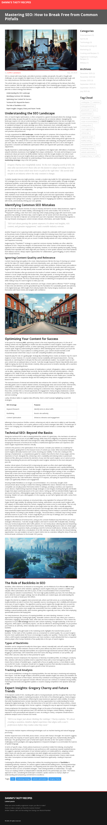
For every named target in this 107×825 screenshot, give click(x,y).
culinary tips (85, 133)
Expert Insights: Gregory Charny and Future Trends (23, 109)
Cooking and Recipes (89, 53)
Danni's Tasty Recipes (16, 2)
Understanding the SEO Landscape (18, 93)
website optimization (40, 779)
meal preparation (87, 144)
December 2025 (87, 73)
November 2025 (87, 77)
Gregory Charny (55, 779)
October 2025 (86, 80)
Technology (86, 42)
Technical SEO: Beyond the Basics (17, 102)
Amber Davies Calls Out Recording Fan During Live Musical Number (28, 810)
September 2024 (87, 88)
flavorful (96, 118)
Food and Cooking (88, 46)
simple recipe (85, 118)
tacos (95, 110)
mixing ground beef (87, 106)
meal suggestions (87, 129)
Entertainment (87, 35)
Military (84, 63)
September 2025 (87, 84)
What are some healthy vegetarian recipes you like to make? (25, 805)
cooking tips (85, 102)
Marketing (85, 49)
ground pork (85, 110)
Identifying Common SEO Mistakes (18, 96)
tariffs (97, 156)
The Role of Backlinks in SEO (16, 105)
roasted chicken (86, 114)
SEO (12, 779)
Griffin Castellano (14, 73)
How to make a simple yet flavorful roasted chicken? (22, 808)
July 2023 (85, 91)
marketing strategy (23, 779)
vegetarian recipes (87, 137)
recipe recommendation (89, 121)
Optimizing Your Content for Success (18, 99)
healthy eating (86, 141)
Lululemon (96, 102)
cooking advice (86, 125)
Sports (84, 39)
